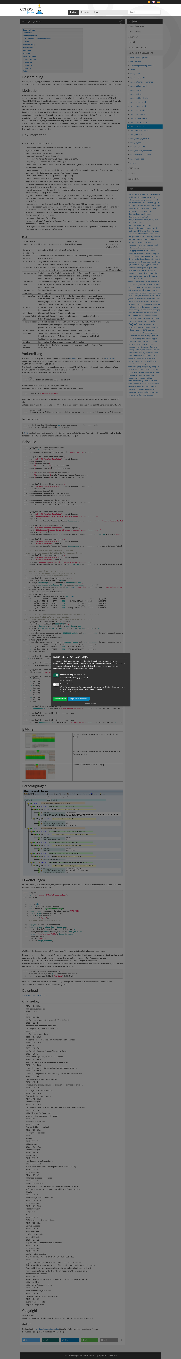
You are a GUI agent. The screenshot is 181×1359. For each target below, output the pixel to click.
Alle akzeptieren (60, 699)
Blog (96, 12)
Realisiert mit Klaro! (90, 703)
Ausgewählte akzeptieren (78, 699)
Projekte (74, 12)
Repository (86, 12)
